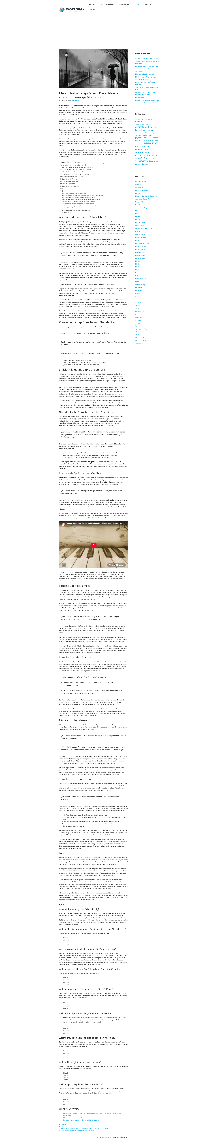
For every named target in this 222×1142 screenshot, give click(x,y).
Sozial (137, 296)
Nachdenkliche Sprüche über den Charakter (75, 174)
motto (143, 132)
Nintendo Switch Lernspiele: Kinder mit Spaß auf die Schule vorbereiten (147, 69)
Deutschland (139, 122)
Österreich (149, 164)
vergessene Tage (141, 329)
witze (137, 164)
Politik (137, 282)
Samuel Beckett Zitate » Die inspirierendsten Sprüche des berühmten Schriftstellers (85, 1128)
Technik (138, 305)
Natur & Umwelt (141, 276)
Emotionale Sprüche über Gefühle (71, 177)
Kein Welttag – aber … (143, 243)
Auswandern (139, 187)
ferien (141, 124)
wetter (155, 161)
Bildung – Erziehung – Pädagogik (146, 196)
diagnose (147, 122)
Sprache (136, 4)
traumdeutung (142, 152)
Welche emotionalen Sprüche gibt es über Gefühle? (78, 201)
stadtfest (146, 146)
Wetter (137, 332)
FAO (136, 211)
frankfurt (147, 124)
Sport (137, 299)
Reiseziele (92, 4)
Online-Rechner (140, 279)
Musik (137, 270)
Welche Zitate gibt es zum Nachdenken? (74, 208)
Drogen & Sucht (140, 202)
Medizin (138, 267)
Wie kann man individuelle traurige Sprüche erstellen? (79, 197)
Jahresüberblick (140, 237)
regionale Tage (140, 285)
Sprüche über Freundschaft (69, 186)
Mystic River (139, 98)
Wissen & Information (142, 338)
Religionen (138, 291)
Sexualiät (138, 293)
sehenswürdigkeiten (143, 143)
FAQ (61, 191)
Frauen (137, 220)
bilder (153, 119)
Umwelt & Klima (124, 4)
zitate (62, 1126)
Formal (137, 217)
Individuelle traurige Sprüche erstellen (73, 172)
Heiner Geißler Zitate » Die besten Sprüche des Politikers (77, 1130)
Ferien (137, 214)
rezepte (155, 138)
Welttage (148, 4)
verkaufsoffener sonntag (145, 158)
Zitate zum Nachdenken (68, 184)
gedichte (139, 126)
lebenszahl (138, 133)
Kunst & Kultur (140, 258)
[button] (89, 14)
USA (142, 155)
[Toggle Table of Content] (101, 162)
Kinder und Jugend (141, 246)
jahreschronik (141, 130)
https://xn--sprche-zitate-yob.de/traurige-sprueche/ (81, 1120)
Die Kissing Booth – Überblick (145, 74)
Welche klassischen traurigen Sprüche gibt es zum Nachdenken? (82, 195)
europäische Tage (141, 208)
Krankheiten (139, 252)
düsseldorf (153, 122)
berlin (149, 119)
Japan (148, 130)
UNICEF (138, 323)
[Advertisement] (111, 32)
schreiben (144, 140)
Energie (138, 205)
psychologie (140, 138)
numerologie (138, 135)
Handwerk (138, 231)
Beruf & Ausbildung (141, 190)
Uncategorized (140, 317)
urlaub (138, 155)
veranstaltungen (152, 156)
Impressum (110, 1137)
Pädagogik (148, 138)
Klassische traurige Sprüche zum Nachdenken (75, 169)
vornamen (140, 160)
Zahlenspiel (139, 344)
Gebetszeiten (139, 226)
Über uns (92, 9)
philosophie (147, 135)
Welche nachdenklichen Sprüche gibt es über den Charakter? (81, 199)
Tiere (137, 308)
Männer (138, 261)
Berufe (137, 193)
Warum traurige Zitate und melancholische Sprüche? (78, 167)
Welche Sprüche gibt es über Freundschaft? (76, 210)
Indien (155, 127)
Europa (137, 124)
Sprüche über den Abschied (69, 181)
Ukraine (152, 153)
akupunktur (138, 119)
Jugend (137, 240)
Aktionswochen (140, 181)
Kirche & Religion (141, 249)
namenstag (149, 132)
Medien (137, 264)
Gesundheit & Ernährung (143, 228)
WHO (137, 335)
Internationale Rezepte (108, 4)
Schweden (151, 140)
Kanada (152, 130)
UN (136, 314)
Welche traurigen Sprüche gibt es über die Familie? (78, 203)
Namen (137, 273)
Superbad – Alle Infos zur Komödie (147, 58)
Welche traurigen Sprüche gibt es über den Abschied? (79, 206)
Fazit (61, 188)
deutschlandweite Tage (143, 199)
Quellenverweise (65, 212)
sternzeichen (141, 149)
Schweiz (156, 140)
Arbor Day (138, 184)
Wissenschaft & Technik (143, 341)
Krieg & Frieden (140, 255)
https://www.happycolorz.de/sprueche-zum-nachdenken (82, 1118)
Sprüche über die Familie (68, 179)
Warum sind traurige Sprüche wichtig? (73, 165)
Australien (144, 119)
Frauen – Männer (141, 223)
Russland (137, 140)
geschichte (149, 127)
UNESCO (138, 320)
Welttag (149, 161)
